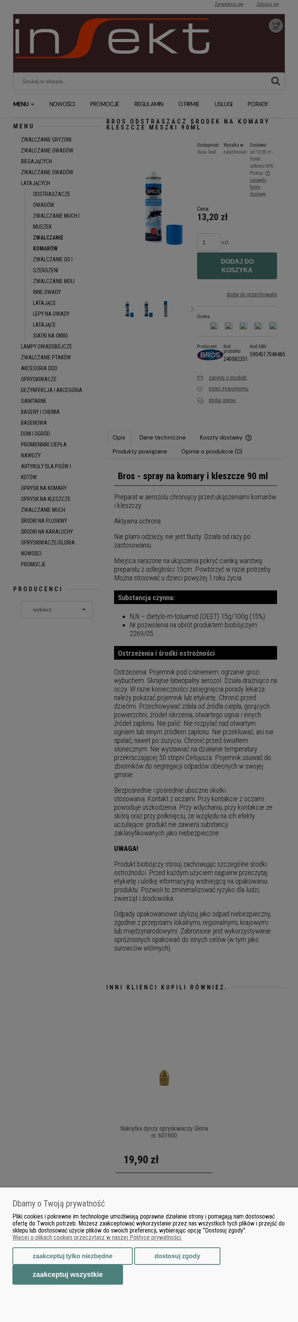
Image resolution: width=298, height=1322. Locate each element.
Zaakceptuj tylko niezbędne (73, 1256)
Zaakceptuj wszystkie (68, 1274)
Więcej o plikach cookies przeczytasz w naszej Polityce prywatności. (97, 1237)
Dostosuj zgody (177, 1256)
